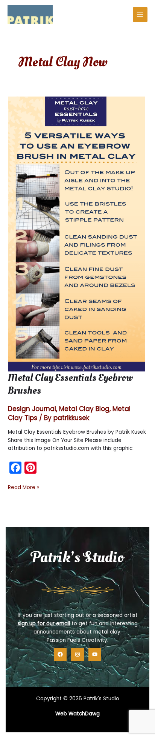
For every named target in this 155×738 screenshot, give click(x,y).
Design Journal (32, 408)
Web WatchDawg (77, 713)
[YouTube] (94, 654)
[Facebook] (60, 654)
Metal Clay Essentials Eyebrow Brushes (70, 384)
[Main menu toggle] (140, 14)
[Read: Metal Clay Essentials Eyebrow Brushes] (76, 233)
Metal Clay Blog (84, 408)
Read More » (23, 487)
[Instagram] (77, 654)
